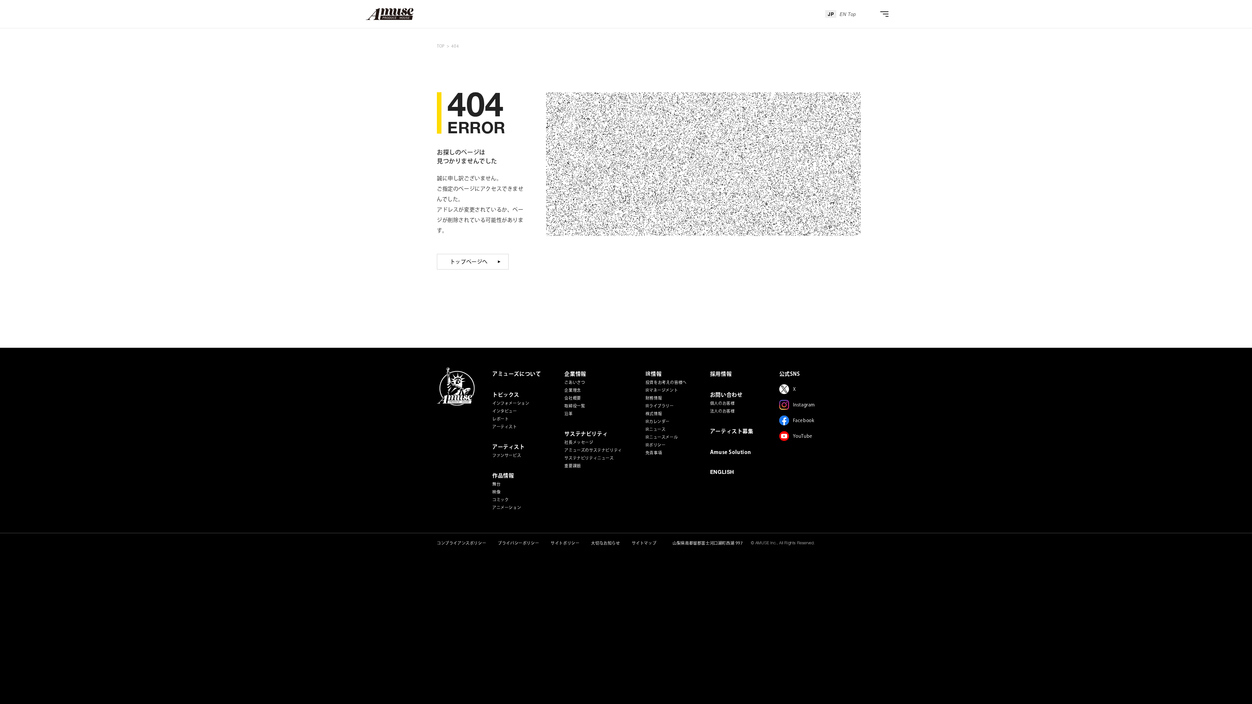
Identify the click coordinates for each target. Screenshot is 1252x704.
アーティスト (504, 427)
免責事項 (654, 453)
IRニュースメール (662, 437)
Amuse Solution (730, 452)
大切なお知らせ (605, 543)
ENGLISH (722, 473)
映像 (496, 492)
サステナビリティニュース (589, 458)
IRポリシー (656, 445)
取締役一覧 (574, 406)
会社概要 (572, 398)
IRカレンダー (658, 421)
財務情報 (654, 398)
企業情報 (575, 373)
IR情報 (654, 373)
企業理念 (572, 390)
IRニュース (656, 429)
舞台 (496, 484)
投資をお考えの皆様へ (666, 382)
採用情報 (721, 373)
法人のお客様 (722, 411)
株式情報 (654, 414)
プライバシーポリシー (518, 543)
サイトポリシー (565, 543)
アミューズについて (516, 373)
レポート (500, 419)
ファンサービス (506, 455)
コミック (500, 500)
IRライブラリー (660, 406)
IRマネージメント (662, 390)
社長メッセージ (578, 442)
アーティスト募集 (731, 431)
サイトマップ (644, 543)
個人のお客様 (722, 403)
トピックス (505, 394)
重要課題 (572, 466)
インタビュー (504, 411)
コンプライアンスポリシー (461, 543)
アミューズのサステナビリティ (593, 450)
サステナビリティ (586, 433)
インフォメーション (510, 403)
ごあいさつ (574, 382)
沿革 (568, 414)
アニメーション (506, 507)
